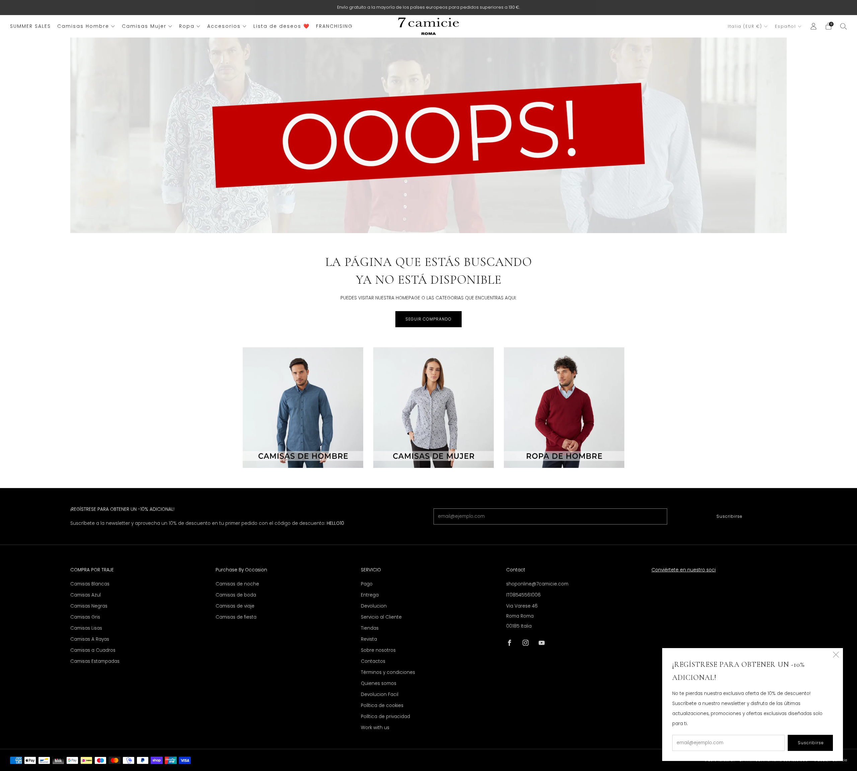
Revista (369, 639)
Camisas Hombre (83, 26)
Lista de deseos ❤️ (281, 26)
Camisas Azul (85, 595)
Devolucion (374, 606)
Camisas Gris (85, 617)
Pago (367, 584)
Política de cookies (382, 705)
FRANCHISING (334, 26)
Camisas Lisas (86, 628)
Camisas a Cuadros (92, 650)
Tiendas (370, 628)
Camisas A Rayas (89, 639)
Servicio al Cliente (381, 617)
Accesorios (224, 26)
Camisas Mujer (144, 26)
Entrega (370, 595)
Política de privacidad (385, 716)
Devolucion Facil (379, 694)
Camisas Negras (88, 606)
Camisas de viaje (235, 606)
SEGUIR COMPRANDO (428, 319)
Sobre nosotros (378, 650)
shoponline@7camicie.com (537, 584)
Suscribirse (729, 516)
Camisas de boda (236, 595)
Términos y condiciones (388, 672)
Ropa (186, 26)
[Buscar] (843, 26)
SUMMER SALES (30, 26)
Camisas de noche (237, 584)
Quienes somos (378, 683)
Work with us (375, 727)
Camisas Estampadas (95, 661)
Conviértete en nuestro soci (683, 570)
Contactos (373, 661)
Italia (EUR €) (745, 26)
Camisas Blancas (89, 584)
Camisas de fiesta (236, 617)
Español (785, 26)
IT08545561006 (523, 595)
